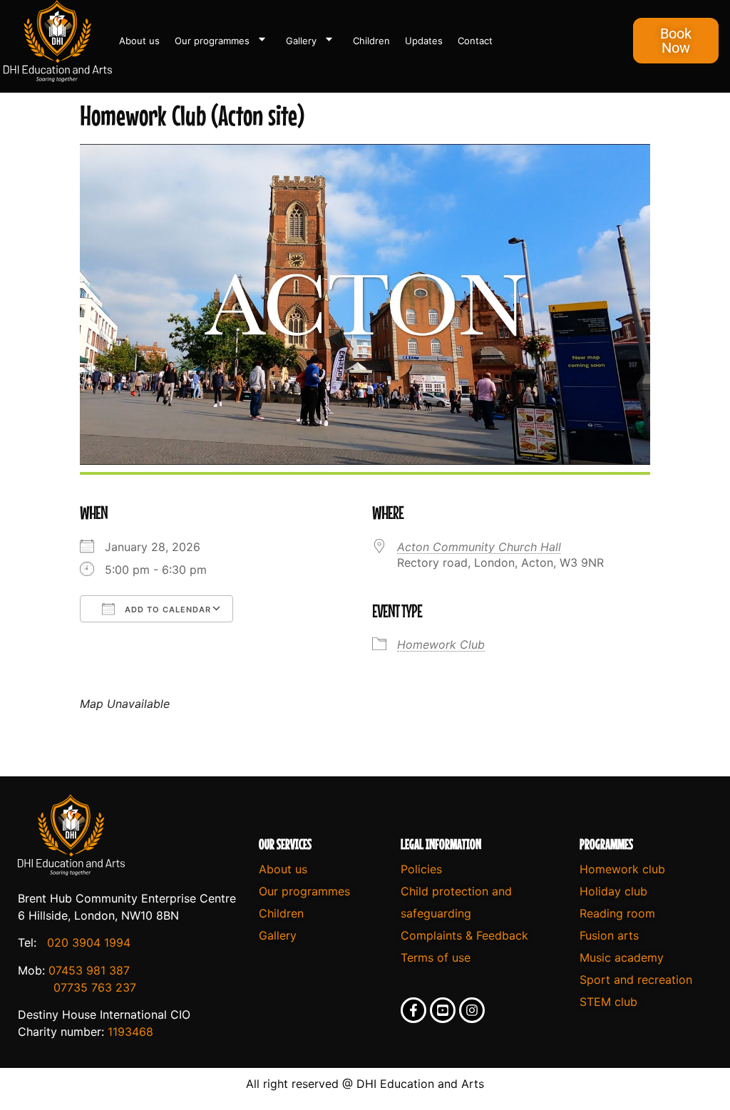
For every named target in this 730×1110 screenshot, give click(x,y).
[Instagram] (472, 1010)
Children (371, 40)
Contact (475, 40)
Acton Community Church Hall (479, 547)
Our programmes (212, 40)
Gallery (301, 40)
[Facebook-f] (413, 1010)
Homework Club (441, 644)
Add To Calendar (166, 610)
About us (139, 40)
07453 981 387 (89, 970)
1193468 (130, 1031)
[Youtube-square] (443, 1010)
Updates (424, 40)
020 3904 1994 (88, 942)
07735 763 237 (94, 987)
